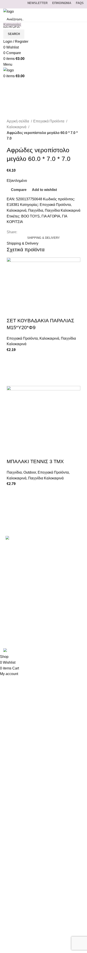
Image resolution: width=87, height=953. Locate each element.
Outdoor (29, 472)
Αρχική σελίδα (18, 121)
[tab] (43, 238)
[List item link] (43, 558)
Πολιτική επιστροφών (20, 617)
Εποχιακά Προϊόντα (49, 121)
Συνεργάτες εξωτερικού (21, 634)
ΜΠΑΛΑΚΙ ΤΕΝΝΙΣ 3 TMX (35, 461)
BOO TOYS (30, 216)
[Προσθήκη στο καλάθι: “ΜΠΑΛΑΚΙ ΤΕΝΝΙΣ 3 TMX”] (12, 503)
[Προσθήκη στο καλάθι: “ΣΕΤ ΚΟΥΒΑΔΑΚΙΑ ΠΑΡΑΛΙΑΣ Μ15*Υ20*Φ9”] (12, 369)
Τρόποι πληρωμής (18, 592)
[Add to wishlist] (12, 358)
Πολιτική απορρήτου (19, 609)
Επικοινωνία (13, 584)
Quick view (12, 380)
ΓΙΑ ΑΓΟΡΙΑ (50, 216)
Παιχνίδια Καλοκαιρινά (62, 210)
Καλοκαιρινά (17, 127)
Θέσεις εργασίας (16, 626)
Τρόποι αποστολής (18, 601)
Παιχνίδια (35, 210)
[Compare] (12, 311)
